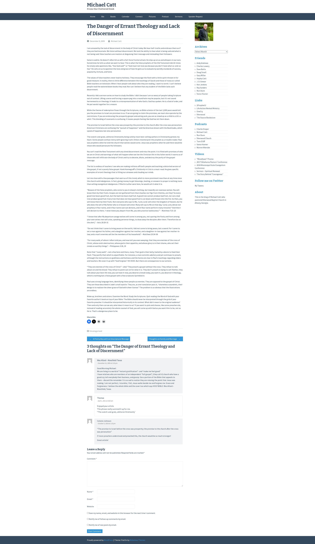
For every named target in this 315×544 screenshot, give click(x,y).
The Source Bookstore (206, 117)
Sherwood (201, 114)
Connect (139, 16)
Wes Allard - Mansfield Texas (109, 360)
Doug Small (201, 72)
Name (90, 491)
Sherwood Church (204, 138)
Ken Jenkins (202, 84)
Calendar (125, 16)
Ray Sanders (202, 87)
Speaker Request (196, 16)
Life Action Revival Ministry (208, 108)
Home (92, 16)
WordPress (108, 540)
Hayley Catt (201, 78)
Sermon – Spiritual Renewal (208, 171)
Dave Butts (201, 69)
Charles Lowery (203, 66)
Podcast (165, 16)
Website (90, 506)
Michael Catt (101, 5)
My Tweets (199, 185)
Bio (102, 16)
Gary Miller (201, 75)
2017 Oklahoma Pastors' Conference (212, 162)
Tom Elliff (201, 141)
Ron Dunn (201, 90)
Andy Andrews (202, 63)
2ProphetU (201, 105)
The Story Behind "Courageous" (210, 174)
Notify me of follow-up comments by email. (107, 519)
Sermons (178, 16)
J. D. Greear (201, 81)
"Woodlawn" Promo (205, 159)
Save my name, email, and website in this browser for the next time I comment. (122, 513)
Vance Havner (202, 94)
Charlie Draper (203, 129)
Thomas (100, 398)
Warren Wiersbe (203, 147)
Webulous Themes (137, 540)
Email (90, 499)
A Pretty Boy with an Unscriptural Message (109, 339)
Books (113, 16)
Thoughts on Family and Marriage (165, 339)
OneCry (200, 111)
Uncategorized (96, 331)
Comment (92, 458)
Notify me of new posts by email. (103, 525)
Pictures (152, 16)
